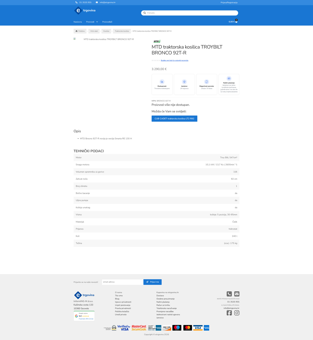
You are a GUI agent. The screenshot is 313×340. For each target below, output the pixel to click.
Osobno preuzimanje (165, 298)
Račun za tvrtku (163, 305)
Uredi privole (121, 314)
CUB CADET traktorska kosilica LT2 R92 (174, 118)
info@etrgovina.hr (108, 2)
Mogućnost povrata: (206, 86)
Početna (81, 31)
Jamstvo (160, 317)
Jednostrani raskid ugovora (168, 314)
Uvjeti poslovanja (122, 305)
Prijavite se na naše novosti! (86, 282)
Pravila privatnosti (123, 308)
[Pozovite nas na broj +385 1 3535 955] (229, 294)
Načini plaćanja (162, 302)
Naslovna (78, 22)
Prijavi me (153, 282)
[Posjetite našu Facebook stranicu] (229, 313)
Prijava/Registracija (229, 2)
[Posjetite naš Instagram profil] (236, 313)
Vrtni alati (94, 31)
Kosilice (106, 31)
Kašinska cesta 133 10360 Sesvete (83, 306)
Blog (117, 298)
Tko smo (119, 295)
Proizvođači (107, 22)
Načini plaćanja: (229, 83)
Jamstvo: (184, 86)
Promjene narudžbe (165, 311)
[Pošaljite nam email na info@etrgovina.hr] (236, 294)
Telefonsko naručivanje (166, 308)
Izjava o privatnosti (123, 302)
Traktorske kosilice (122, 31)
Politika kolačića (122, 311)
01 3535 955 (84, 2)
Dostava (160, 295)
